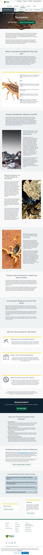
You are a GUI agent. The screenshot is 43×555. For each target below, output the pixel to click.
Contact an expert (8, 509)
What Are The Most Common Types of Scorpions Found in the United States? (21, 483)
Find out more (30, 513)
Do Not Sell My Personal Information (29, 525)
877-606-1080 (12, 22)
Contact (30, 1)
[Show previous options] (15, 10)
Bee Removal (37, 9)
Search (25, 1)
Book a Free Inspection (27, 22)
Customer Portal (37, 1)
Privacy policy (28, 527)
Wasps (26, 9)
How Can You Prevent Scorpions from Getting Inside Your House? (21, 488)
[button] (21, 28)
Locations (20, 1)
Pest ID (7, 13)
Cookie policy (28, 529)
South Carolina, (16, 121)
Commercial (17, 524)
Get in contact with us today (21, 464)
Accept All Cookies (25, 552)
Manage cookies (28, 531)
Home (3, 13)
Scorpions (21, 9)
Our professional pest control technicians (26, 453)
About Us (17, 530)
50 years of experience (22, 452)
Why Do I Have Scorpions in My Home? (16, 492)
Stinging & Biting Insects (8, 9)
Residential (17, 526)
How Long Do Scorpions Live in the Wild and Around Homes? (19, 478)
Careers (26, 523)
